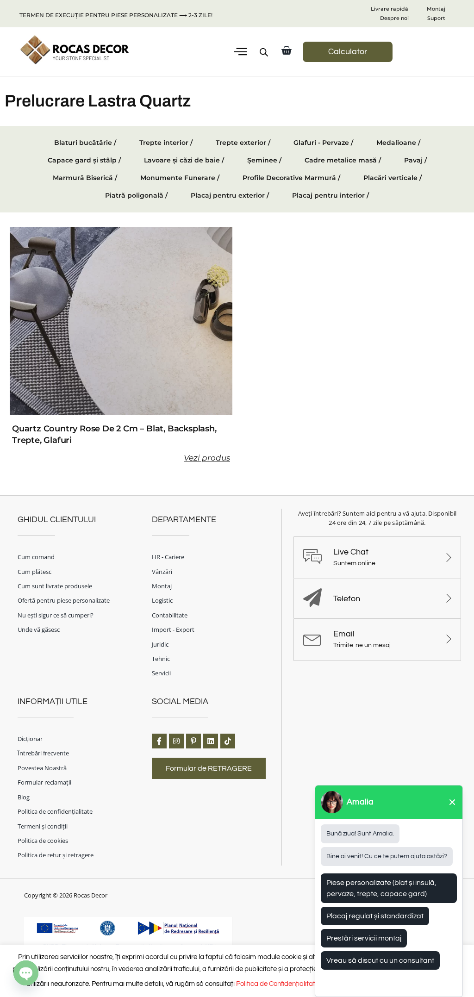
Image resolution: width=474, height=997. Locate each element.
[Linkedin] (210, 741)
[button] (240, 52)
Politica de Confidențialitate (277, 983)
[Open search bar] (263, 52)
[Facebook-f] (159, 741)
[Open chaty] (25, 972)
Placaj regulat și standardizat (375, 916)
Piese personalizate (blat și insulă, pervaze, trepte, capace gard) (381, 888)
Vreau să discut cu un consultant (380, 960)
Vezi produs (207, 457)
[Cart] (286, 50)
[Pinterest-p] (193, 741)
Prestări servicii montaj (363, 938)
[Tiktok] (227, 741)
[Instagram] (176, 741)
